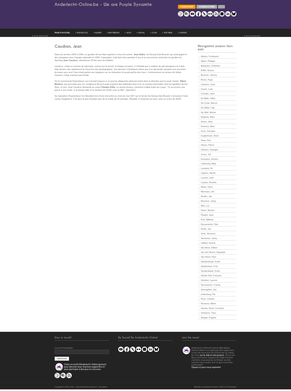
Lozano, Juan (207, 177)
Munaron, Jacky (208, 201)
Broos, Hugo (207, 79)
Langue (183, 33)
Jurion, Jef (206, 154)
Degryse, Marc (208, 117)
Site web (168, 33)
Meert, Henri (207, 187)
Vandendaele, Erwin (210, 271)
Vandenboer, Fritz (209, 266)
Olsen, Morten (207, 210)
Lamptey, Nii (207, 168)
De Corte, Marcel (209, 103)
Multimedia (114, 33)
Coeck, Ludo (207, 89)
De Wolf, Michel (208, 112)
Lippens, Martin (208, 173)
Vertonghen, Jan (209, 289)
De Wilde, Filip (208, 107)
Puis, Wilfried (207, 219)
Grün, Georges (208, 131)
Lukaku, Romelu (208, 182)
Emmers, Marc (208, 126)
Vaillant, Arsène (208, 243)
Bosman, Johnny (209, 75)
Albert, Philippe (208, 61)
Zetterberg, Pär (208, 294)
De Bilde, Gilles (208, 98)
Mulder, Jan (206, 196)
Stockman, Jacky (209, 238)
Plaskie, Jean (207, 215)
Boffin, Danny (207, 70)
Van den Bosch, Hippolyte (213, 252)
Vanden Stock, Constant (212, 308)
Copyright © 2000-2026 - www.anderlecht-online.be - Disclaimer (81, 387)
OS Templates (230, 387)
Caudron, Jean (208, 84)
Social (141, 33)
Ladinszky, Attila (208, 163)
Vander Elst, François (211, 275)
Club (154, 33)
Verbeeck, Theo (208, 313)
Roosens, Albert (208, 303)
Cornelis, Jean (208, 93)
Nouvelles (82, 33)
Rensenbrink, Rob (209, 224)
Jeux (128, 33)
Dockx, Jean (207, 121)
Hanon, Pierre (207, 145)
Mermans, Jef (207, 191)
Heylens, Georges (209, 149)
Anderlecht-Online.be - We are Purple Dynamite (103, 4)
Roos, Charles (207, 299)
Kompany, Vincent (209, 159)
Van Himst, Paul (208, 257)
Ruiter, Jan (206, 229)
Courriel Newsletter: (64, 348)
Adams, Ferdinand (210, 56)
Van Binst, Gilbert (209, 247)
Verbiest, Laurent (209, 280)
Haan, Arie (206, 140)
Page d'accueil (62, 33)
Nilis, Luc (205, 205)
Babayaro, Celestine (210, 66)
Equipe (98, 33)
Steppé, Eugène (208, 317)
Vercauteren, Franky (210, 285)
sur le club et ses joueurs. (212, 355)
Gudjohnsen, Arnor (210, 135)
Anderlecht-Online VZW (213, 387)
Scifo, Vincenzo (208, 233)
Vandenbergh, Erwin (210, 261)
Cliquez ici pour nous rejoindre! (206, 367)
